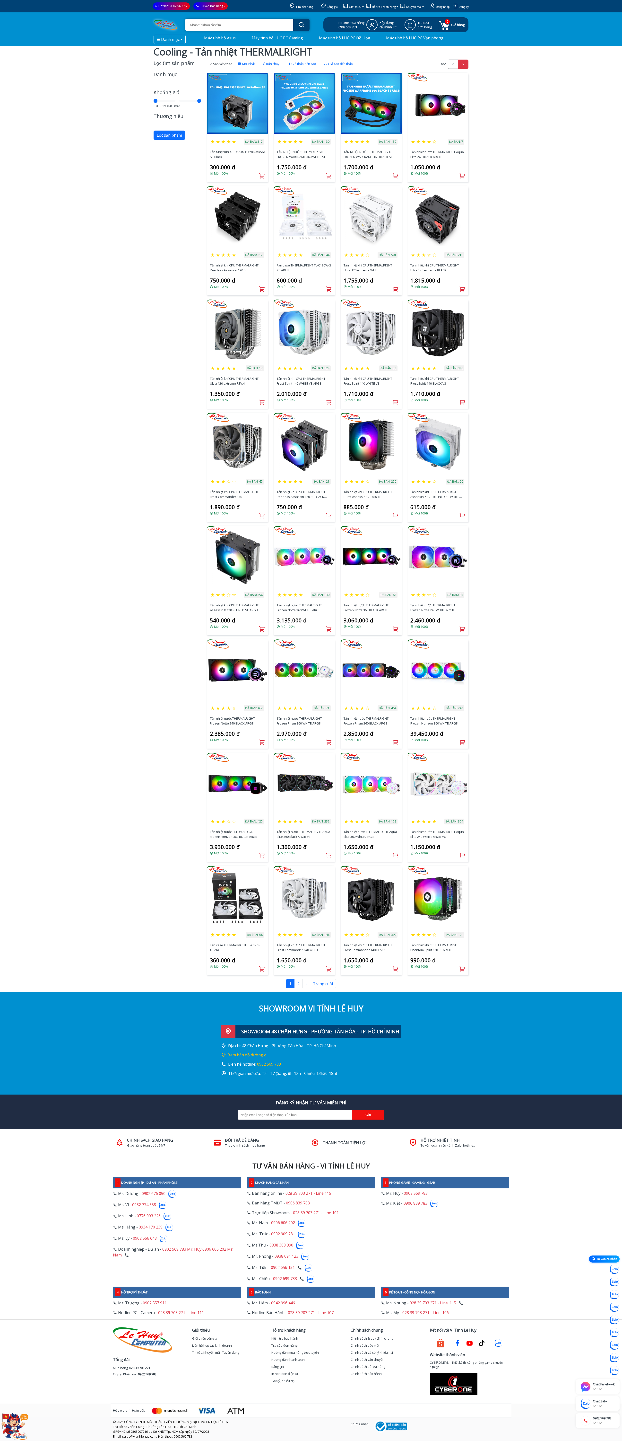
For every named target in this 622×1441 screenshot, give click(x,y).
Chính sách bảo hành (366, 1373)
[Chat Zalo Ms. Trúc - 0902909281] (614, 1320)
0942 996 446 (283, 1303)
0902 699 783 (285, 1279)
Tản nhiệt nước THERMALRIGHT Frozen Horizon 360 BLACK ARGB (233, 834)
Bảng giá (332, 7)
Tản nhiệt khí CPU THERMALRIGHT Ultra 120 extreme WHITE (368, 267)
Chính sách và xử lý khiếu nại (372, 1352)
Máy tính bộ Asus (219, 38)
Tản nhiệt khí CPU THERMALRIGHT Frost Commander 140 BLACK (368, 947)
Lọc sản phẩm (169, 135)
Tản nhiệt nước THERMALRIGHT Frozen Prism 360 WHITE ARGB (299, 720)
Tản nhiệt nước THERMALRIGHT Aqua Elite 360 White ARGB (370, 834)
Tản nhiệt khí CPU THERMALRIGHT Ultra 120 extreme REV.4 (234, 381)
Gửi (368, 1115)
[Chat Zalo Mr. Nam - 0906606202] (614, 1307)
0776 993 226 (149, 1216)
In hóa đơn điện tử (284, 1373)
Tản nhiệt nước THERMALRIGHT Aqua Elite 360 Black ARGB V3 (303, 834)
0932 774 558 (144, 1205)
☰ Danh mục (168, 39)
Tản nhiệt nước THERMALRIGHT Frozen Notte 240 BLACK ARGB (232, 720)
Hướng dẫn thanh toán (288, 1359)
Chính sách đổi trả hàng (368, 1366)
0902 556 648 (145, 1238)
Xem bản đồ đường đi (248, 1055)
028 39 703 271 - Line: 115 (433, 1303)
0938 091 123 (286, 1256)
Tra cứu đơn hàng (284, 1345)
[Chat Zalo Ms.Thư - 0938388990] (614, 1332)
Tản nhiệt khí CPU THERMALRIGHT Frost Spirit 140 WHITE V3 (368, 381)
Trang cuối (323, 983)
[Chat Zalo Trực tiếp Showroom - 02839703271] (614, 1294)
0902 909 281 (283, 1234)
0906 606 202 (283, 1223)
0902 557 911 (155, 1303)
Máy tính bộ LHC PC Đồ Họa (344, 38)
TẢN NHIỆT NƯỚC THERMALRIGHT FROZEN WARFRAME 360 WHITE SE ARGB (301, 154)
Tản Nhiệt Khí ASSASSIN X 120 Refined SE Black (237, 154)
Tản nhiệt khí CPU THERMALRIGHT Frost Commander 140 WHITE (301, 947)
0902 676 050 (153, 1193)
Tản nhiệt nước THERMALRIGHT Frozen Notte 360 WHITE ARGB (299, 607)
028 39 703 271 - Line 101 (316, 1212)
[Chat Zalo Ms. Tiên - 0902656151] (614, 1358)
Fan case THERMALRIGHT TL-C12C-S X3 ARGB (235, 947)
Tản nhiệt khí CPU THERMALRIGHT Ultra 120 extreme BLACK (434, 267)
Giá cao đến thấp (340, 64)
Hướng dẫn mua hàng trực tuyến (295, 1352)
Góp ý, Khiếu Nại (283, 1381)
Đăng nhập (442, 7)
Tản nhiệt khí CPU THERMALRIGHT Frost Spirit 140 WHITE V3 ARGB (301, 381)
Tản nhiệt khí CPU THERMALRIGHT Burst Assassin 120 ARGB (368, 494)
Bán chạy (272, 64)
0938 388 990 (281, 1245)
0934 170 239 (151, 1227)
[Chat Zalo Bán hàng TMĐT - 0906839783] (614, 1282)
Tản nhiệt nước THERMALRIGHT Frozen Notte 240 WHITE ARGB (432, 607)
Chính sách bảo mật (365, 1345)
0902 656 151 (283, 1267)
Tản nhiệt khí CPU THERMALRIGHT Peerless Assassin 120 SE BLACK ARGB (301, 494)
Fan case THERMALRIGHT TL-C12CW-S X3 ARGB (304, 267)
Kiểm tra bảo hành (284, 1338)
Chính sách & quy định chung (372, 1338)
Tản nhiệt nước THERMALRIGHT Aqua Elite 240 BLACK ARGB (437, 154)
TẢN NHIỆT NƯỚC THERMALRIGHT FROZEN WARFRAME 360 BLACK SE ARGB (368, 154)
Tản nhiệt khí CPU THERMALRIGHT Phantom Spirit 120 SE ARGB (434, 947)
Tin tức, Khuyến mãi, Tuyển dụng (215, 1352)
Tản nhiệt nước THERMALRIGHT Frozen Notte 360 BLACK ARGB (366, 607)
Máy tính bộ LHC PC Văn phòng (414, 38)
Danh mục (165, 74)
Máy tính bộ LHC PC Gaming (277, 38)
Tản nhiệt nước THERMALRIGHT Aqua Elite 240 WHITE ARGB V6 (437, 834)
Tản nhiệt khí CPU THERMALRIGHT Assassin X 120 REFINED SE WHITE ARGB (434, 494)
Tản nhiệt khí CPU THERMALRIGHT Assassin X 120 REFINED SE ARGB (234, 607)
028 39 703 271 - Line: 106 (425, 1312)
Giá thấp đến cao (303, 64)
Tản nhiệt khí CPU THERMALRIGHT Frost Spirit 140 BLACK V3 (434, 381)
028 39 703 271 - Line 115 (308, 1193)
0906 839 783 (298, 1203)
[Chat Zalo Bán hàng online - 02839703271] (614, 1269)
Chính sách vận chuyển (367, 1359)
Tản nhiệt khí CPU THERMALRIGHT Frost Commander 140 (234, 494)
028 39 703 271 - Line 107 (311, 1312)
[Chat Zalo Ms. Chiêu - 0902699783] (614, 1370)
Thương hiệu (168, 116)
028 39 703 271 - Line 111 (181, 1312)
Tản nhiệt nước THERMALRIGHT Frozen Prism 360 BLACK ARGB (366, 720)
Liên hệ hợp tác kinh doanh (212, 1345)
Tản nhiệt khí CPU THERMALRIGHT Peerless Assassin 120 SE (234, 267)
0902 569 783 (179, 6)
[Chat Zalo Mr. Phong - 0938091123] (614, 1345)
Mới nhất (248, 64)
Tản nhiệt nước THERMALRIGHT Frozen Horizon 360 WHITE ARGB (434, 720)
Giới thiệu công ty (204, 1338)
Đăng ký (463, 7)
